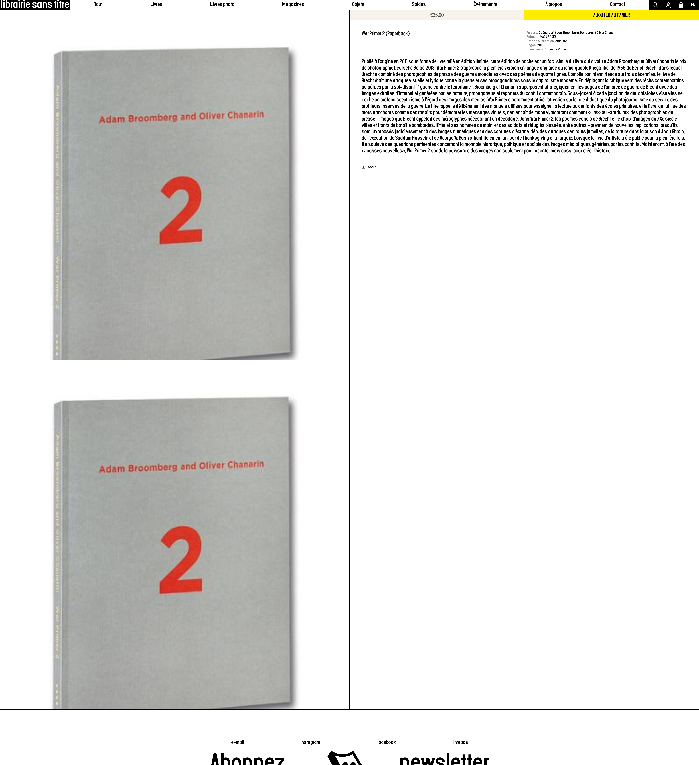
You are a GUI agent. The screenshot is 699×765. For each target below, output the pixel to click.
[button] (156, 5)
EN (693, 4)
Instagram (310, 742)
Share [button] (372, 167)
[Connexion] (668, 5)
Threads (460, 742)
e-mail (237, 742)
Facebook (386, 742)
